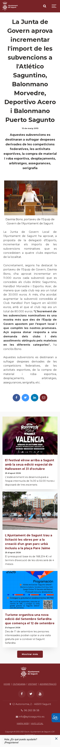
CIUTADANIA (19, 684)
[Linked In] (34, 397)
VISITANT (32, 684)
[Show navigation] (54, 6)
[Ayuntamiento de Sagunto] (30, 678)
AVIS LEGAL (37, 723)
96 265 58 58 (31, 710)
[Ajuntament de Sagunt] (10, 6)
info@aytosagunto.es (31, 716)
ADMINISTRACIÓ (48, 684)
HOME (7, 684)
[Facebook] (16, 397)
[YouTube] (40, 694)
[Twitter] (25, 397)
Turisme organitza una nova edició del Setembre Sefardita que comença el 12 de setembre (29, 619)
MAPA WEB (23, 723)
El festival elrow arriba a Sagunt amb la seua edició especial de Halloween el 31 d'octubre (29, 464)
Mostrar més (30, 654)
